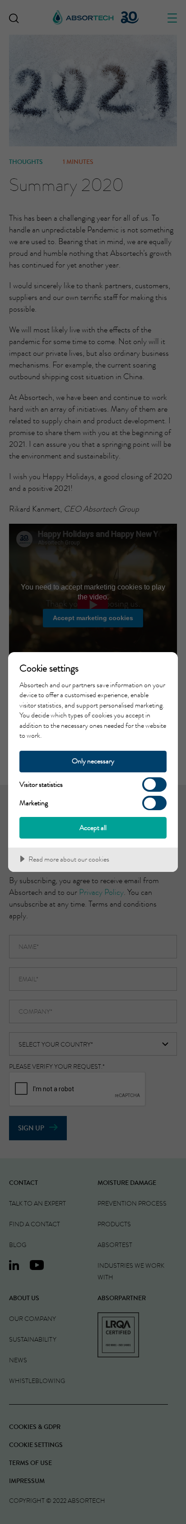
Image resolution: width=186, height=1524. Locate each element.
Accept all (93, 827)
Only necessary (93, 761)
